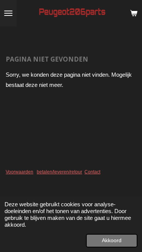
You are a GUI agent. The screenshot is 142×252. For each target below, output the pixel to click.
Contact (92, 172)
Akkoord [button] (112, 240)
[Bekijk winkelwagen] (133, 13)
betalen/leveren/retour (59, 172)
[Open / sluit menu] (8, 13)
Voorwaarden (19, 172)
